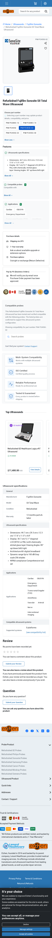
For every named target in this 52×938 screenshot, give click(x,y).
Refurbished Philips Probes (13, 754)
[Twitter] (37, 730)
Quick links (6, 785)
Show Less (8, 140)
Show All (7, 176)
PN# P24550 (11, 128)
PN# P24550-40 (29, 133)
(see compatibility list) (36, 632)
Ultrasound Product (10, 779)
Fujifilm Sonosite (34, 24)
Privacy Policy (15, 879)
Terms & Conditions (33, 879)
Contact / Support (9, 799)
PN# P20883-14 (29, 123)
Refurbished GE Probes (11, 750)
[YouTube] (32, 730)
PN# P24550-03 (12, 133)
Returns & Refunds (25, 883)
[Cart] (35, 3)
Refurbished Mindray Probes (14, 770)
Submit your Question (14, 702)
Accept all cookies (26, 934)
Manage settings (26, 929)
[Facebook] (27, 730)
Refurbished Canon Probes (13, 766)
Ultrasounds (18, 24)
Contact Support (30, 346)
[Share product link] (46, 43)
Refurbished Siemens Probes (14, 774)
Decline (26, 924)
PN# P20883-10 (12, 123)
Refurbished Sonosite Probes (14, 758)
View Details (35, 470)
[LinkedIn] (42, 730)
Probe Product (8, 744)
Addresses (6, 792)
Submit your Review (13, 664)
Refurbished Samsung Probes (14, 762)
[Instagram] (48, 730)
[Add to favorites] (46, 48)
